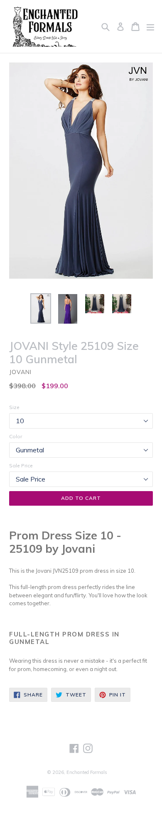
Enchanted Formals (86, 772)
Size (14, 407)
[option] (40, 308)
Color (15, 436)
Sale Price (21, 465)
